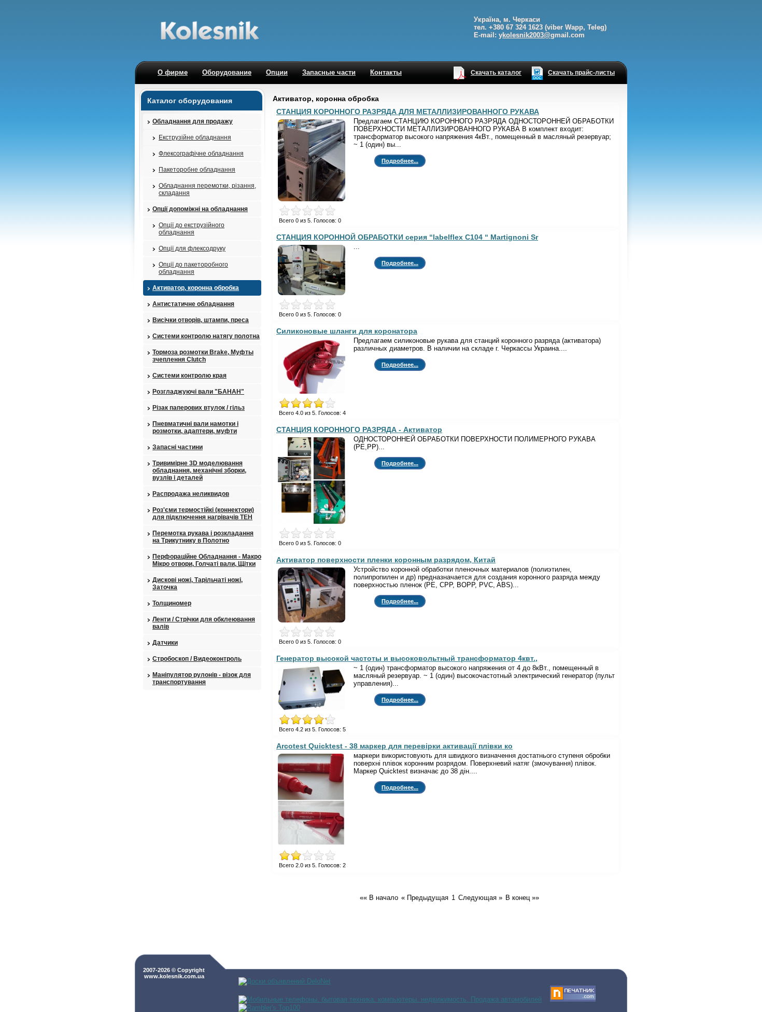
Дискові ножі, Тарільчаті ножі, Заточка (197, 583)
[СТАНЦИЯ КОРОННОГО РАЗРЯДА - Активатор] (314, 524)
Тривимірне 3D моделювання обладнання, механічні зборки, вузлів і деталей (199, 470)
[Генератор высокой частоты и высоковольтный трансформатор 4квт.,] (314, 710)
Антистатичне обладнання (193, 304)
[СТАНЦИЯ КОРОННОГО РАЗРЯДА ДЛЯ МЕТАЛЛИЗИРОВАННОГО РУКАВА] (314, 201)
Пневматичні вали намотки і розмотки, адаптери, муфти (195, 427)
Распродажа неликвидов (190, 493)
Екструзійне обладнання (195, 137)
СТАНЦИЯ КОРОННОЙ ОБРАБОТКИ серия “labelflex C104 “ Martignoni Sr (407, 237)
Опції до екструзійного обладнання (191, 228)
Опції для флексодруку (192, 248)
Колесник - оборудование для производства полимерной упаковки (210, 30)
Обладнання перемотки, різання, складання (207, 189)
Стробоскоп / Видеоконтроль (197, 658)
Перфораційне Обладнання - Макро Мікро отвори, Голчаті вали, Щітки (206, 560)
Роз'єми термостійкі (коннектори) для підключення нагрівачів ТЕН (203, 513)
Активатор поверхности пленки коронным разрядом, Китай (386, 560)
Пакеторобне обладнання (197, 169)
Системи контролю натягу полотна (206, 336)
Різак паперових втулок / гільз (198, 407)
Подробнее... (400, 161)
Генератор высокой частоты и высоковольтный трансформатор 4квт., (407, 658)
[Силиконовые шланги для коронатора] (314, 393)
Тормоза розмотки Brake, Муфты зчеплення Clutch (202, 356)
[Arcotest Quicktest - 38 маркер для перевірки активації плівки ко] (314, 846)
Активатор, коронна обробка (195, 288)
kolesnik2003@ (526, 35)
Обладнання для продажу (192, 121)
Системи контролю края (189, 375)
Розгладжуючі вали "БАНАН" (198, 391)
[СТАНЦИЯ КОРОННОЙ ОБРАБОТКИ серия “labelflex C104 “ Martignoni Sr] (314, 295)
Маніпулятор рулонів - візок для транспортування (201, 678)
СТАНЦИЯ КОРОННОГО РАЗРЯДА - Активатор (359, 429)
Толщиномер (171, 603)
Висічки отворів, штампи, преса (200, 320)
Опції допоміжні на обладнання (200, 209)
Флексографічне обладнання (201, 153)
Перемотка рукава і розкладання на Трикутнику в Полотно (202, 537)
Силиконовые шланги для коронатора (346, 331)
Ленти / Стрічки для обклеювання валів (203, 623)
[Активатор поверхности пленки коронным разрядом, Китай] (314, 622)
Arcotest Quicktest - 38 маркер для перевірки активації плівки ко (394, 746)
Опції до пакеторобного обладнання (193, 268)
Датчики (165, 642)
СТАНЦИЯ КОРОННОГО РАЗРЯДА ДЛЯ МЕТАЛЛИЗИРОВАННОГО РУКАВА (407, 111)
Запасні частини (177, 447)
